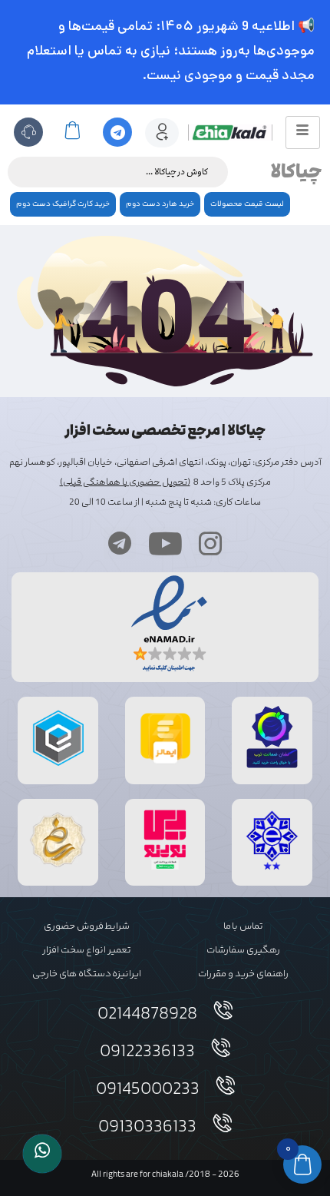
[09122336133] (221, 1048)
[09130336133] (222, 1123)
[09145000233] (225, 1085)
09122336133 (147, 1052)
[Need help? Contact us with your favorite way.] (42, 1154)
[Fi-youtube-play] (165, 543)
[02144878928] (223, 1010)
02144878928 (147, 1015)
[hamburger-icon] (302, 132)
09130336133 (147, 1127)
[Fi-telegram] (120, 543)
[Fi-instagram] (210, 543)
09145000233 (148, 1090)
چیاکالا (296, 172)
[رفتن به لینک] (165, 870)
